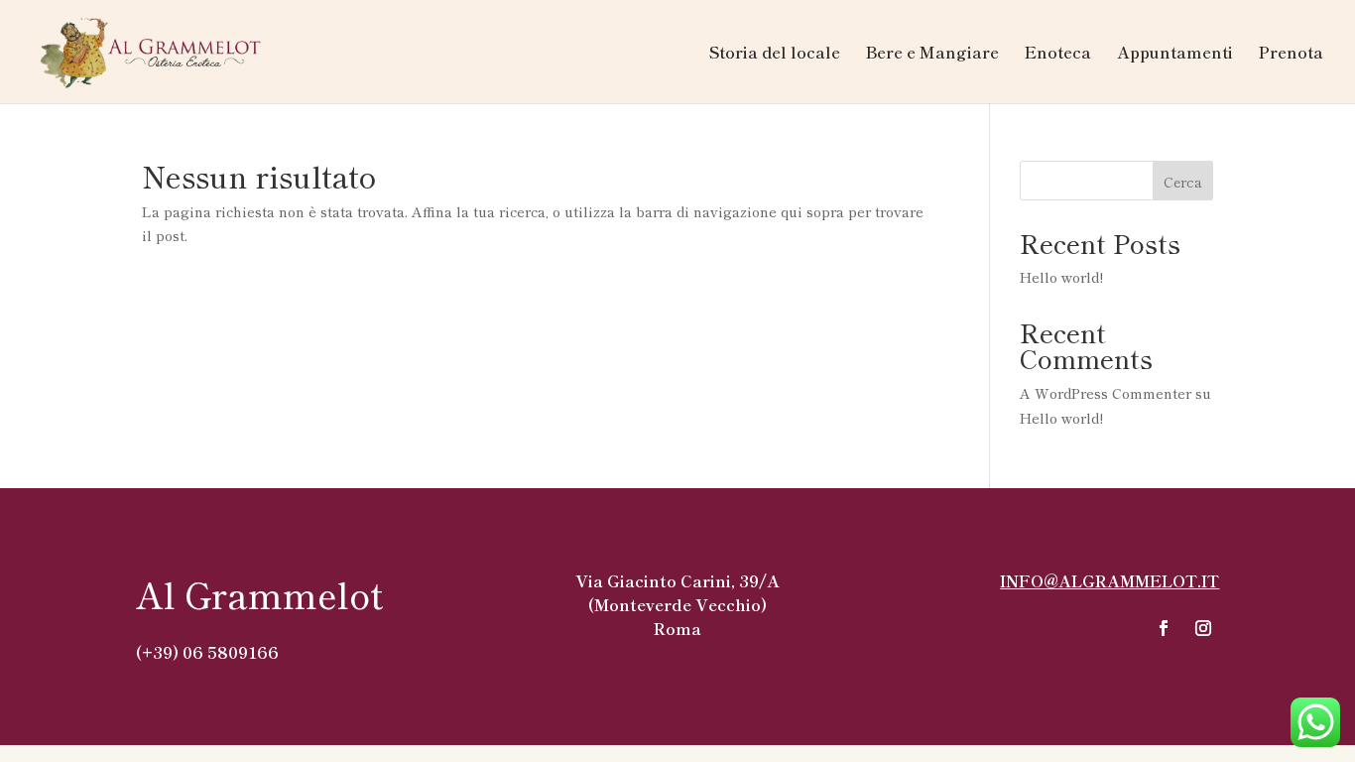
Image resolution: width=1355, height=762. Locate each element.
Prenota (1291, 54)
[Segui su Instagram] (1203, 628)
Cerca (1183, 181)
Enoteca (1058, 54)
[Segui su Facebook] (1163, 628)
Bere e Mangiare (932, 54)
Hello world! (1061, 277)
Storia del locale (774, 54)
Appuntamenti (1175, 54)
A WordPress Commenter (1105, 393)
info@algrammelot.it (1109, 580)
